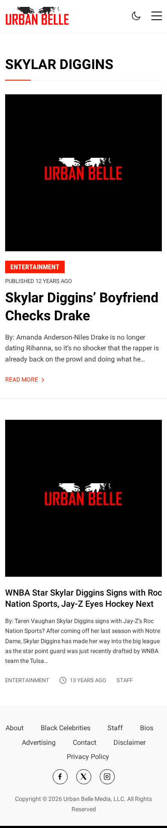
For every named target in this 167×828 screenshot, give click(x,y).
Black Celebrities (65, 728)
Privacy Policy (88, 757)
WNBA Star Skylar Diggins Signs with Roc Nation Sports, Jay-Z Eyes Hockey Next (83, 598)
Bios (146, 728)
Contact (84, 742)
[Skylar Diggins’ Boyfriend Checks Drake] (83, 236)
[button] (157, 16)
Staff (124, 680)
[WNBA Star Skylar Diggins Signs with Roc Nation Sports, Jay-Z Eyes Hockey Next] (83, 552)
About (15, 728)
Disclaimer (129, 742)
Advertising (39, 742)
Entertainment (27, 680)
